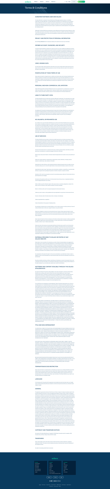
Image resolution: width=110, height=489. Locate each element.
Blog (64, 470)
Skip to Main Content (4, 0)
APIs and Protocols (38, 470)
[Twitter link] (53, 481)
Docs (64, 463)
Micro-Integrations (38, 469)
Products (36, 462)
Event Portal (37, 467)
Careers (50, 463)
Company (51, 462)
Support (49, 477)
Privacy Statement (41, 41)
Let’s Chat (73, 1)
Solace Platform (37, 463)
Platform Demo (81, 1)
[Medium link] (59, 481)
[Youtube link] (55, 481)
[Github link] (58, 481)
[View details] (28, 2)
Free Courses (66, 469)
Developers (65, 462)
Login (69, 1)
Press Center (51, 470)
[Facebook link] (50, 481)
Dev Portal (65, 466)
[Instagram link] (56, 481)
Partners (50, 467)
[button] (43, 1)
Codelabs (65, 467)
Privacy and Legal (56, 486)
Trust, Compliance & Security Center (55, 473)
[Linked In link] (51, 481)
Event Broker (37, 466)
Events (50, 469)
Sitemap (60, 486)
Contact (55, 477)
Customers (51, 466)
